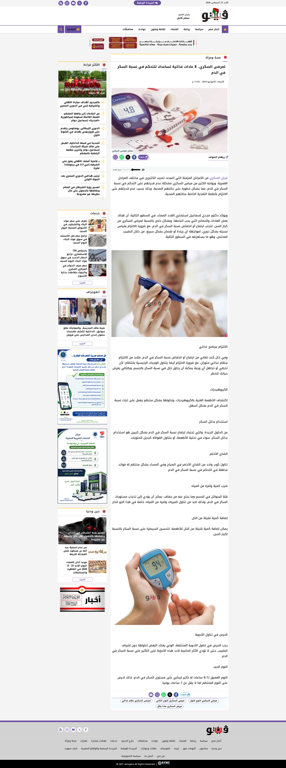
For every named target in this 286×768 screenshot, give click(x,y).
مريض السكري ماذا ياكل (169, 706)
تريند (176, 748)
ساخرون (203, 748)
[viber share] (151, 694)
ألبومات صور (189, 748)
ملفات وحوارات (148, 748)
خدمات (113, 741)
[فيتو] (215, 16)
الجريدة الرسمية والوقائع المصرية (99, 748)
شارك (142, 157)
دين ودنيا (217, 748)
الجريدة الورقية (146, 2)
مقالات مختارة (98, 741)
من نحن (161, 756)
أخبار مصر (213, 29)
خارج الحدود (127, 741)
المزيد (82, 283)
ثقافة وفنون (158, 29)
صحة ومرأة (70, 741)
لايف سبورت (70, 748)
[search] (61, 29)
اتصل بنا (148, 756)
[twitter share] (128, 157)
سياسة (199, 29)
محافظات (128, 29)
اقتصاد (174, 29)
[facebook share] (134, 157)
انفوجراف (165, 748)
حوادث (142, 29)
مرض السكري (219, 178)
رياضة (187, 29)
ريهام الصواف (217, 157)
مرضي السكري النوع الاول (203, 701)
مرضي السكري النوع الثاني (170, 701)
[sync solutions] (163, 764)
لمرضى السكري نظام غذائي (136, 701)
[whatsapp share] (121, 157)
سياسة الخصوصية (131, 756)
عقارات (83, 741)
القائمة (72, 29)
